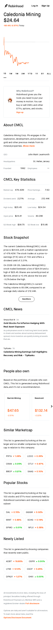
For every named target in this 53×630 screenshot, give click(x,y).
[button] (5, 75)
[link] (34, 6)
